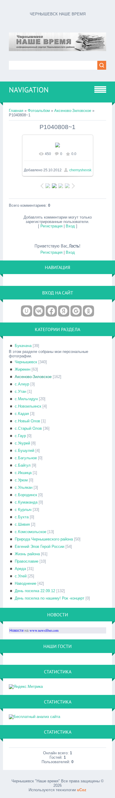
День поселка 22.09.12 (35, 591)
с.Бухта (22, 517)
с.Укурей (22, 443)
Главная (16, 110)
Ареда (20, 568)
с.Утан (20, 391)
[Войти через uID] (26, 311)
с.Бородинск (26, 495)
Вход (70, 226)
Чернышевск (26, 362)
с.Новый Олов (27, 421)
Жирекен (22, 369)
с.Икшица (23, 472)
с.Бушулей (24, 450)
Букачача (23, 345)
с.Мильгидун (26, 399)
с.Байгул (23, 465)
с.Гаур (20, 436)
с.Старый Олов (28, 428)
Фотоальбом (39, 110)
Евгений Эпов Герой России (39, 546)
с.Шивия (22, 524)
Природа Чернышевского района (44, 539)
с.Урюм (21, 480)
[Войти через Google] (76, 311)
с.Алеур (22, 384)
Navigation (29, 90)
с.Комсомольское (30, 532)
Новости (16, 630)
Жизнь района (27, 554)
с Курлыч (23, 509)
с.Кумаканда (26, 502)
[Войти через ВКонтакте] (39, 311)
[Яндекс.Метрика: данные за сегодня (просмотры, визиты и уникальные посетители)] (26, 686)
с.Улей (21, 576)
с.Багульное (26, 458)
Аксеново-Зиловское (72, 110)
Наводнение (25, 583)
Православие (26, 561)
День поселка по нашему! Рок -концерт (49, 598)
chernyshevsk (80, 170)
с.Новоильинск (28, 406)
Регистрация (51, 226)
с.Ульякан (23, 487)
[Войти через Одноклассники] (88, 311)
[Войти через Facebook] (51, 311)
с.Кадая (22, 413)
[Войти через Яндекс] (63, 311)
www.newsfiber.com (44, 630)
